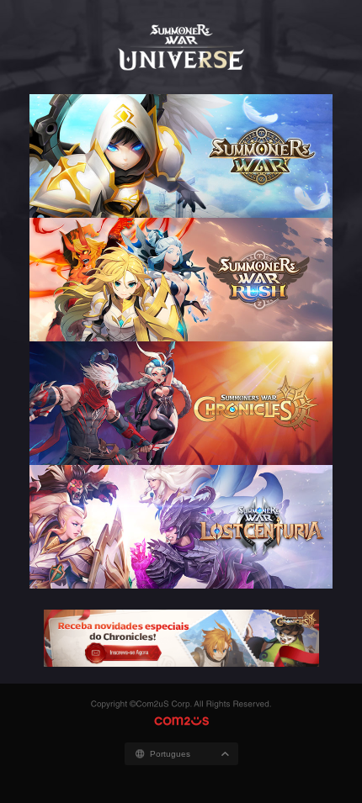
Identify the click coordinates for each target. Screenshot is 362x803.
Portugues (170, 753)
